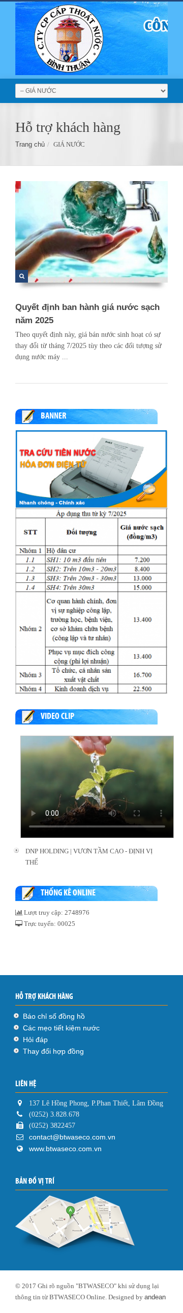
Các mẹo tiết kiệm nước (61, 1028)
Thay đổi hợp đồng (53, 1051)
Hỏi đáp (35, 1039)
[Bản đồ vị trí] (91, 1225)
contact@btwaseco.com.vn (71, 1137)
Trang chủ (30, 144)
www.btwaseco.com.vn (65, 1149)
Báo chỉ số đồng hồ (54, 1016)
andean (155, 1297)
